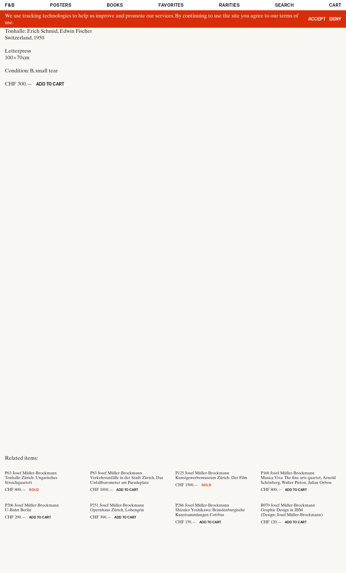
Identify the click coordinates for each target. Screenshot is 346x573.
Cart (335, 5)
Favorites (171, 5)
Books (115, 5)
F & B (10, 5)
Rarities (229, 5)
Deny (335, 19)
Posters (60, 5)
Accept (317, 19)
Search (284, 5)
